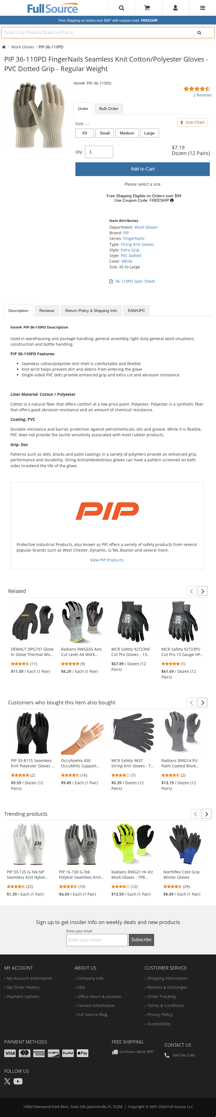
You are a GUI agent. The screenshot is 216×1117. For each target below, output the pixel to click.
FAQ (81, 987)
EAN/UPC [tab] (136, 310)
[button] (192, 591)
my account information (29, 978)
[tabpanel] (142, 163)
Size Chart (194, 122)
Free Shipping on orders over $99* (108, 21)
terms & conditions (165, 1005)
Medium (127, 133)
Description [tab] (18, 310)
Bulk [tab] (108, 108)
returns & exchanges (167, 987)
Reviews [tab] (46, 310)
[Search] (199, 32)
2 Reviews (202, 95)
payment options (23, 996)
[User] (175, 8)
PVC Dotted (131, 255)
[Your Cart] (149, 8)
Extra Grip (130, 250)
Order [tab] (83, 108)
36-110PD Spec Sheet (135, 281)
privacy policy (159, 1014)
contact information (96, 1005)
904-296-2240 (184, 1055)
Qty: (79, 151)
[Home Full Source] (4, 47)
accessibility (158, 1023)
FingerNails (134, 238)
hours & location (99, 996)
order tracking (161, 996)
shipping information (167, 978)
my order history (23, 987)
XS (84, 133)
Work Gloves (22, 47)
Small (105, 133)
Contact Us (178, 1045)
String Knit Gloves (137, 244)
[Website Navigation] (202, 8)
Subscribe (141, 939)
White (127, 261)
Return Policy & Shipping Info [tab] (91, 310)
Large (149, 133)
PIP (126, 232)
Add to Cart (143, 169)
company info (90, 978)
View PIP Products (106, 560)
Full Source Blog (92, 1014)
